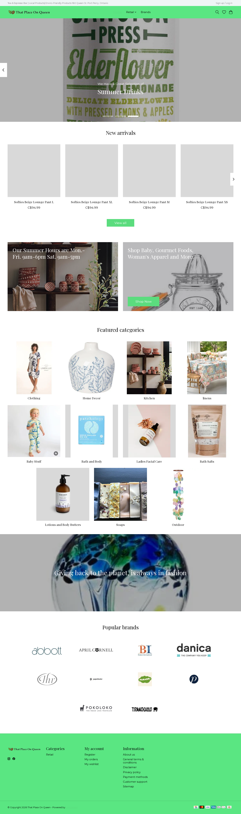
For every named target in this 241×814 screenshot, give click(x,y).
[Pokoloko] (96, 709)
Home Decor (92, 398)
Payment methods (135, 777)
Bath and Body (92, 461)
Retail (49, 754)
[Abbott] (47, 650)
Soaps (120, 525)
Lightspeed (71, 807)
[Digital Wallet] (221, 807)
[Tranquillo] (145, 709)
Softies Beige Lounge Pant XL (92, 202)
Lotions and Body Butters (63, 525)
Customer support (135, 781)
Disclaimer (130, 767)
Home (117, 12)
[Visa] (207, 807)
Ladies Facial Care (149, 461)
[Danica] (194, 650)
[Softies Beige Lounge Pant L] (34, 170)
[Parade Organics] (145, 679)
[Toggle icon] (217, 12)
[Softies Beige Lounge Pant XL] (91, 170)
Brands (145, 12)
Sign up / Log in (224, 3)
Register (90, 754)
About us (129, 754)
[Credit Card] (196, 807)
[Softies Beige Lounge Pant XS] (207, 170)
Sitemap (128, 786)
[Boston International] (145, 650)
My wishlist (92, 764)
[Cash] (229, 807)
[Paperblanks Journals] (96, 679)
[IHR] (47, 679)
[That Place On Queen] (29, 12)
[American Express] (213, 807)
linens (207, 398)
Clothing (34, 398)
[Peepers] (194, 679)
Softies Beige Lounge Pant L (34, 202)
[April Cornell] (96, 650)
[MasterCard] (202, 807)
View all (120, 223)
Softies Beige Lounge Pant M (149, 202)
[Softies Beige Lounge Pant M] (149, 170)
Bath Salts (207, 461)
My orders (91, 759)
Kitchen (149, 398)
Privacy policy (132, 772)
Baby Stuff (34, 461)
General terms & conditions (133, 761)
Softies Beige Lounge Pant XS (207, 202)
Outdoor (178, 525)
